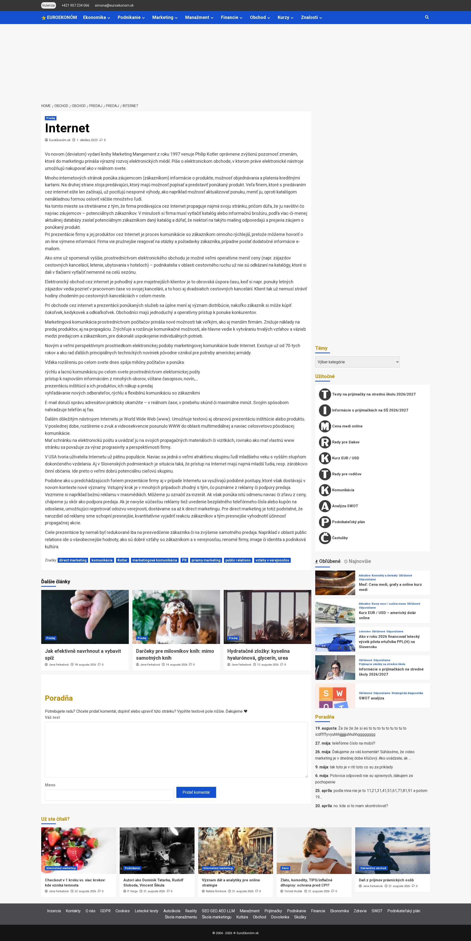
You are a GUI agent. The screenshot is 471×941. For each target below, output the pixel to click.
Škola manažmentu (181, 917)
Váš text (52, 717)
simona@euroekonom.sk (114, 5)
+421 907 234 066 (75, 5)
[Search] (427, 17)
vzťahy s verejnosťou (272, 560)
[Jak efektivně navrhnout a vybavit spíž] (85, 617)
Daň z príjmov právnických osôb (386, 880)
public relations (238, 560)
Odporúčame (367, 579)
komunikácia (102, 560)
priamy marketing (206, 560)
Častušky (339, 538)
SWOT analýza (371, 698)
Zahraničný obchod (373, 868)
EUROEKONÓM (61, 17)
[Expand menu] (109, 18)
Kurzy (283, 17)
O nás (90, 911)
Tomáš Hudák (293, 891)
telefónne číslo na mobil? (353, 743)
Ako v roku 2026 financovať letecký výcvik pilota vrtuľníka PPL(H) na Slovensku (389, 641)
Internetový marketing (61, 868)
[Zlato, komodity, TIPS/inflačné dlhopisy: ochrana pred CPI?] (314, 850)
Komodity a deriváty (385, 575)
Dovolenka (280, 917)
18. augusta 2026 (85, 664)
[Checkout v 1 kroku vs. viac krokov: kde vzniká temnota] (78, 850)
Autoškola (171, 911)
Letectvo (365, 631)
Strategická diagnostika (407, 693)
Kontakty (73, 911)
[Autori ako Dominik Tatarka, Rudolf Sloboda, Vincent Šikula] (157, 850)
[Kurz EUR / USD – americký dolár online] (335, 618)
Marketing (162, 17)
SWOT (377, 911)
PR (184, 560)
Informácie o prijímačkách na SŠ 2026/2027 (369, 410)
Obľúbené (405, 575)
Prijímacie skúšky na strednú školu (382, 664)
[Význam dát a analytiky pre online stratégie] (235, 850)
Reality (191, 911)
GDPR (105, 911)
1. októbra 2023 (87, 140)
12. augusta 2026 (267, 664)
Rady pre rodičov (346, 474)
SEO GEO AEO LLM (218, 911)
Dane (285, 868)
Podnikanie (129, 17)
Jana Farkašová (59, 664)
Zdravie (360, 911)
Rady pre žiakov (345, 442)
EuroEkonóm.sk (59, 140)
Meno (50, 785)
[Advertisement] (235, 61)
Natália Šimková (216, 891)
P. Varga (132, 891)
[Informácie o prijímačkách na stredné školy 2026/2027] (335, 675)
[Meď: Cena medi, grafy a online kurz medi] (335, 590)
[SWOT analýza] (335, 703)
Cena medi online (347, 426)
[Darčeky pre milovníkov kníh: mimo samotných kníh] (176, 617)
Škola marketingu (216, 917)
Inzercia (54, 911)
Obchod (258, 17)
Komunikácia (342, 490)
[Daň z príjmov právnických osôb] (392, 850)
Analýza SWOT (344, 506)
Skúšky (300, 917)
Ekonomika (94, 17)
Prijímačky (273, 911)
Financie (229, 17)
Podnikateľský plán (348, 522)
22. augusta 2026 (85, 891)
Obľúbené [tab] (329, 561)
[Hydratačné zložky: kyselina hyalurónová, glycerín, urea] (267, 617)
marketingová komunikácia (154, 560)
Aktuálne (364, 575)
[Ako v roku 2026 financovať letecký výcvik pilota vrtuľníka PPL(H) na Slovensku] (335, 646)
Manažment (197, 17)
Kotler (123, 560)
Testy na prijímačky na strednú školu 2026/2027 (373, 394)
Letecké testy (146, 911)
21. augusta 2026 (154, 891)
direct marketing (73, 560)
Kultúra (242, 917)
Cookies (123, 911)
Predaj (50, 118)
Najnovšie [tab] (359, 561)
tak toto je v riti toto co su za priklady (361, 767)
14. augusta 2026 (176, 664)
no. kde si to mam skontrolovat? (361, 806)
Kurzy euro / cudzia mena (389, 603)
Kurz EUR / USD (345, 458)
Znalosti (309, 17)
